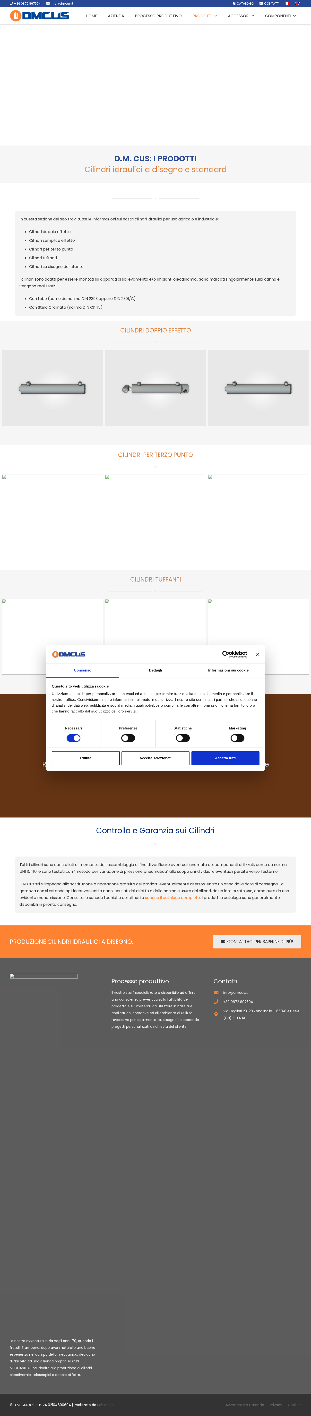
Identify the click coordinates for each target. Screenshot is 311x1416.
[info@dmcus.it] (218, 992)
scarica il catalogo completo (172, 897)
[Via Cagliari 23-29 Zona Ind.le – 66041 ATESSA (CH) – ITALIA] (218, 1014)
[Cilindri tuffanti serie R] (155, 637)
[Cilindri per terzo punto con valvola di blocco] (155, 512)
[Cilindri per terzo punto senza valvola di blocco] (52, 512)
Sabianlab (105, 1404)
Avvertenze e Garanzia (245, 1404)
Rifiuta (85, 758)
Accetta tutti (225, 758)
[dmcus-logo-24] (39, 16)
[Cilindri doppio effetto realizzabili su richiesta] (258, 388)
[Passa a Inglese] (298, 3)
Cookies (294, 1404)
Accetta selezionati (155, 758)
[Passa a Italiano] (288, 3)
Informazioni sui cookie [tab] (228, 670)
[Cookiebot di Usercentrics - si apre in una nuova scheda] (226, 654)
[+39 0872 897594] (218, 1001)
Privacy (276, 1404)
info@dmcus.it (235, 992)
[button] (215, 15)
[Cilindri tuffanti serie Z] (52, 637)
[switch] (128, 738)
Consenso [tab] (82, 670)
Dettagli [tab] (155, 670)
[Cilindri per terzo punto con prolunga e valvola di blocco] (258, 512)
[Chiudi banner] (257, 654)
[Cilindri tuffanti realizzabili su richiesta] (258, 637)
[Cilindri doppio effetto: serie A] (52, 388)
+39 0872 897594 (238, 1001)
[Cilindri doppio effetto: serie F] (155, 388)
